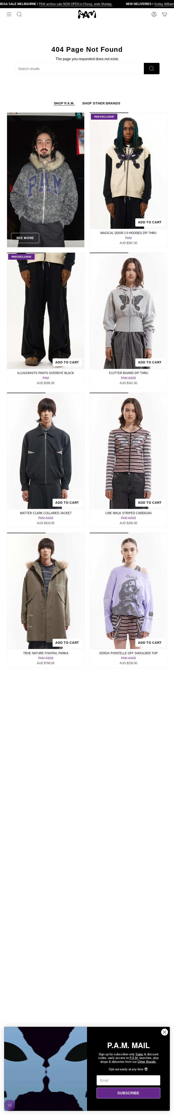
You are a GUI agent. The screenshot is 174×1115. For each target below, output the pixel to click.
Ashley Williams (151, 4)
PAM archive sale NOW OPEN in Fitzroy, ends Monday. (62, 4)
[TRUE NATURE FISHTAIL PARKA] (45, 591)
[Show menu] (9, 14)
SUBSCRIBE (128, 1093)
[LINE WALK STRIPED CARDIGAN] (128, 451)
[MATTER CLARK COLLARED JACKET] (45, 451)
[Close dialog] (164, 1032)
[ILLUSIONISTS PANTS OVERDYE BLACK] (45, 311)
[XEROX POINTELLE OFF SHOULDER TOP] (128, 591)
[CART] (164, 14)
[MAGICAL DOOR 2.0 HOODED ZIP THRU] (128, 171)
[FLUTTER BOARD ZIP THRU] (128, 311)
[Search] (152, 68)
